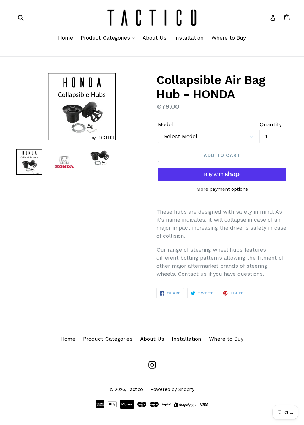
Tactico (135, 389)
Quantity (270, 124)
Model (165, 124)
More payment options (222, 189)
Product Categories (106, 37)
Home (65, 37)
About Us (154, 37)
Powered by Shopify (172, 389)
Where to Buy (228, 37)
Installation (189, 37)
